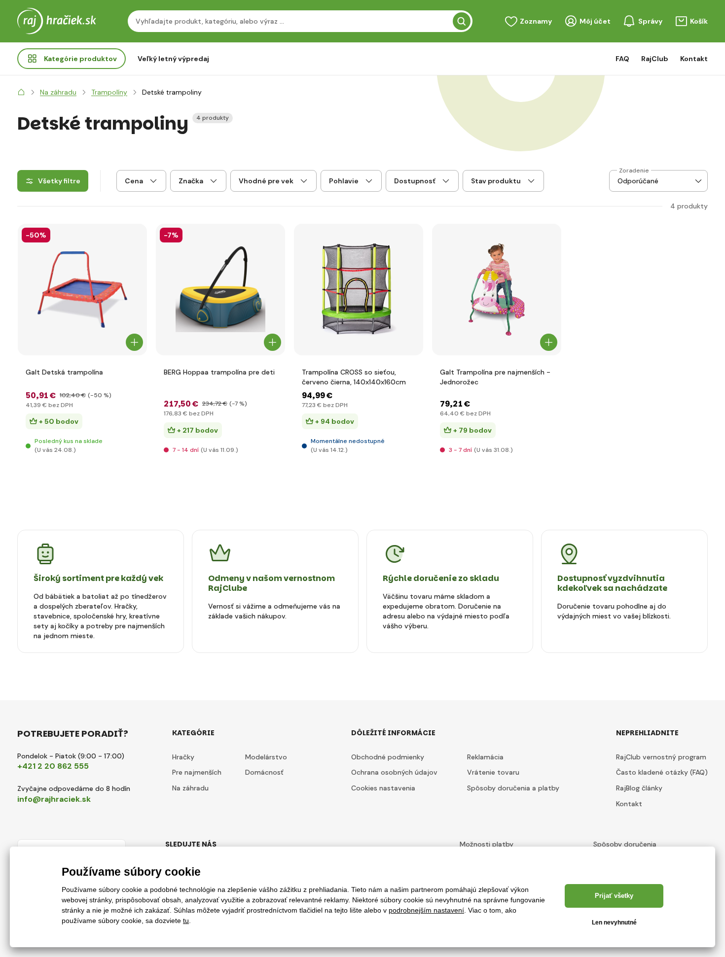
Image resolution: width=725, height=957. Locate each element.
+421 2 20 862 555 (53, 766)
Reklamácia (485, 756)
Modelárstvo (266, 756)
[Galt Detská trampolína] (82, 289)
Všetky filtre (59, 180)
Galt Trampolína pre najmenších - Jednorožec (495, 377)
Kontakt (694, 58)
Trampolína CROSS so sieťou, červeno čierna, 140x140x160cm (354, 377)
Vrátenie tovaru (493, 772)
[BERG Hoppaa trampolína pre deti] (220, 289)
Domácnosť (264, 772)
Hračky (183, 756)
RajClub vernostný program (661, 756)
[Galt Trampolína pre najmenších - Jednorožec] (497, 289)
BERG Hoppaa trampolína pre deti (219, 372)
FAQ (622, 58)
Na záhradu (190, 788)
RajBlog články (639, 788)
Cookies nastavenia (383, 788)
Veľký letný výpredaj (173, 58)
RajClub (654, 58)
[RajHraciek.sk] (21, 92)
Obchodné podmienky (387, 756)
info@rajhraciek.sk (54, 799)
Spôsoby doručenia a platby (513, 788)
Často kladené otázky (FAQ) (662, 772)
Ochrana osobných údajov (394, 772)
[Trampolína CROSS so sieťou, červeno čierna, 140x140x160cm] (358, 289)
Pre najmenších (196, 772)
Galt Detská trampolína (64, 372)
